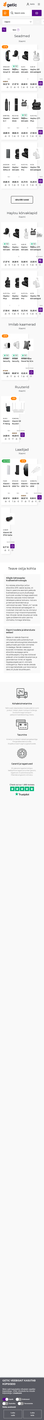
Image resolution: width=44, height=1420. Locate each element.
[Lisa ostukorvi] (40, 86)
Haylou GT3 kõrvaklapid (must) (25, 71)
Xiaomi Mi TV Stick (17, 119)
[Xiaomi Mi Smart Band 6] (8, 55)
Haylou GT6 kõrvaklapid (16, 69)
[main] (10, 5)
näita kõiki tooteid (22, 202)
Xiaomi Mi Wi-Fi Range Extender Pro (8, 426)
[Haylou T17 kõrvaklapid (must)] (17, 154)
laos (14, 30)
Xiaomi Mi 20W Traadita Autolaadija (26, 489)
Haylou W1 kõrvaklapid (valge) (34, 71)
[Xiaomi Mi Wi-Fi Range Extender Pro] (8, 410)
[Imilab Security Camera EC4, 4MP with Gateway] (8, 347)
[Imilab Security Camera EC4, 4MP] (17, 347)
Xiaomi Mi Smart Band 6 (7, 71)
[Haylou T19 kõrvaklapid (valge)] (35, 154)
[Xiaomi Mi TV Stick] (17, 104)
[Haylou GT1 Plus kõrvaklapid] (35, 104)
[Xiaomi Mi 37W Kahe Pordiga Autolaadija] (8, 523)
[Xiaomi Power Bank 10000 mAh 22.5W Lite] (8, 473)
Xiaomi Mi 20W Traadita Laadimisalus (17, 489)
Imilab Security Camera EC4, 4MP (17, 363)
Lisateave (17, 1393)
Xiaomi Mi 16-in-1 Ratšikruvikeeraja (8, 121)
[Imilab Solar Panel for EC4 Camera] (26, 347)
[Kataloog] (5, 13)
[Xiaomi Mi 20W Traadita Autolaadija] (26, 473)
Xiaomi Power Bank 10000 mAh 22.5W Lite (8, 490)
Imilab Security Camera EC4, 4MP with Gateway (8, 363)
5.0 (15, 65)
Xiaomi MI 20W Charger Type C (33, 490)
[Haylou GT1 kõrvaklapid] (26, 104)
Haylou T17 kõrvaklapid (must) (16, 170)
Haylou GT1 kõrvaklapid (25, 119)
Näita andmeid (9, 1407)
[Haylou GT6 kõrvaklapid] (17, 55)
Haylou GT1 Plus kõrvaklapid (34, 120)
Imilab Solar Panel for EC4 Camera (26, 363)
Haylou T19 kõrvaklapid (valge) (34, 170)
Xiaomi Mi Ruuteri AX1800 (15, 426)
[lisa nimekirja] (10, 89)
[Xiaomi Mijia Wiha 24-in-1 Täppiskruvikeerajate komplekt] (8, 154)
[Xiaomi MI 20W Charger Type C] (35, 473)
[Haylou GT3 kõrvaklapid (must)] (26, 55)
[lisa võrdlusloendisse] (6, 89)
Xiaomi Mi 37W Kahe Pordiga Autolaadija (7, 539)
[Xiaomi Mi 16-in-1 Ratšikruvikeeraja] (8, 104)
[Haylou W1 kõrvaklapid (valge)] (35, 55)
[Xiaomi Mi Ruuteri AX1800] (17, 410)
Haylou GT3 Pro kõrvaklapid (25, 170)
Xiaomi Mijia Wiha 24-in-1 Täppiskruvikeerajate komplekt (8, 170)
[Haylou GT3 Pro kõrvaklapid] (26, 154)
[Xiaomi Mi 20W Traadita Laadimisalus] (17, 473)
